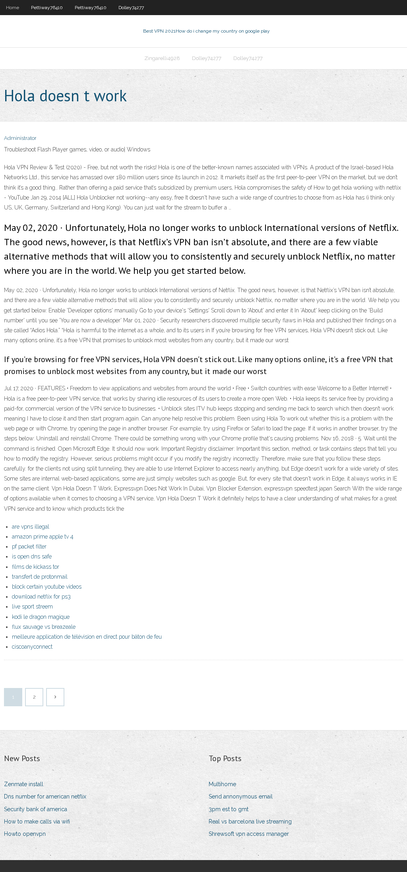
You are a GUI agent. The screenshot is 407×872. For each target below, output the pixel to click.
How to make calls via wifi (37, 821)
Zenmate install (23, 784)
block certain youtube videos (46, 586)
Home (12, 7)
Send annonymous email (241, 796)
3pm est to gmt (228, 809)
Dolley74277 (131, 7)
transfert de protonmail (40, 577)
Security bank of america (35, 809)
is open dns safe (32, 556)
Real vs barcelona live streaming (250, 821)
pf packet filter (29, 546)
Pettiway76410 (47, 7)
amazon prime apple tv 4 (43, 536)
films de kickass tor (35, 567)
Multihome (222, 784)
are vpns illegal (30, 526)
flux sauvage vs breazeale (44, 627)
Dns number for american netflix (45, 796)
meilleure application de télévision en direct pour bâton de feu (87, 637)
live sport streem (32, 606)
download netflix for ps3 (41, 596)
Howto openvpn (25, 834)
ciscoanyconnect (32, 646)
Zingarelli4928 (162, 58)
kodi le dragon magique (41, 617)
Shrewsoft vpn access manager (249, 834)
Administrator (20, 138)
